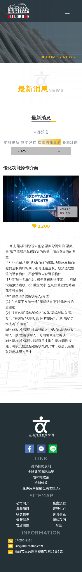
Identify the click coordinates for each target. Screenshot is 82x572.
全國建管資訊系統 (41, 471)
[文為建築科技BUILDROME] (18, 11)
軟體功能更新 (49, 142)
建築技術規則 (41, 466)
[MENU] (63, 8)
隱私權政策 (41, 477)
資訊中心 (59, 508)
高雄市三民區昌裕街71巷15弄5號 (39, 551)
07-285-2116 (23, 540)
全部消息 (41, 131)
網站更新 (12, 142)
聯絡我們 (59, 520)
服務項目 (22, 508)
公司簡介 (22, 503)
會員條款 (41, 482)
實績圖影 (22, 525)
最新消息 (22, 520)
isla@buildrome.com (29, 546)
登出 (59, 525)
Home (51, 57)
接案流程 (59, 503)
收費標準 (22, 514)
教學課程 (29, 142)
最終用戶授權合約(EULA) (41, 488)
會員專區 (59, 514)
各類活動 (70, 142)
